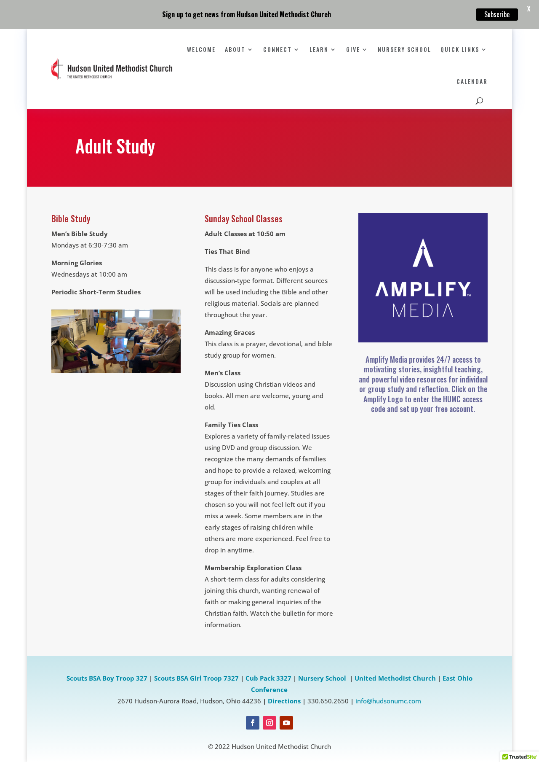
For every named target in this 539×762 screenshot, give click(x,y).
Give (353, 49)
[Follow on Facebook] (252, 723)
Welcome (201, 49)
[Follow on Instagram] (269, 723)
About (235, 49)
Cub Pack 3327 (268, 678)
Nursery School (404, 49)
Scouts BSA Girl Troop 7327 (196, 678)
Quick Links (459, 49)
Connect (277, 49)
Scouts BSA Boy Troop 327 (107, 678)
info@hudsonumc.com (388, 701)
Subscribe (497, 14)
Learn (319, 49)
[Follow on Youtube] (286, 723)
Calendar (472, 81)
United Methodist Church (395, 678)
